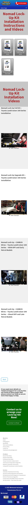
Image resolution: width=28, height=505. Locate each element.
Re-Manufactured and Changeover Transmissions (14, 475)
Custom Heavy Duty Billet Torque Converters (13, 478)
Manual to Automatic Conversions (10, 464)
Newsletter (5, 443)
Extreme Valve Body (7, 457)
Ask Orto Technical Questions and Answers (13, 473)
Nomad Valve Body (7, 455)
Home (4, 440)
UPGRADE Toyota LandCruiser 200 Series (20, 52)
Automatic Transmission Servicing (11, 471)
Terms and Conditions (8, 445)
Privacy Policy (6, 446)
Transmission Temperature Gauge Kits (12, 462)
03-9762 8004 (22, 3)
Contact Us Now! (14, 423)
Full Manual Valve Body (8, 459)
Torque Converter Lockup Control (10, 461)
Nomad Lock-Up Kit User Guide (7, 72)
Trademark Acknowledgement (10, 450)
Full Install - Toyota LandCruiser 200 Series (7, 52)
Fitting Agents (6, 441)
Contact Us (5, 448)
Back (4, 379)
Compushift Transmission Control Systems (13, 466)
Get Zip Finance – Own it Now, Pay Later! (12, 480)
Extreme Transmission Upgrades (10, 477)
